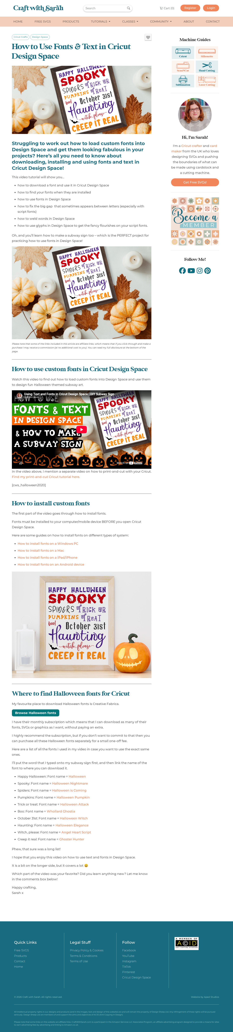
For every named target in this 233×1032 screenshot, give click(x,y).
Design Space (40, 37)
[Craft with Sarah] (38, 8)
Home (18, 21)
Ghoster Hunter (71, 839)
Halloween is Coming (69, 790)
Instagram (129, 961)
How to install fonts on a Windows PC (48, 543)
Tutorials (99, 21)
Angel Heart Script (76, 832)
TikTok (126, 966)
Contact (213, 21)
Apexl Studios (211, 997)
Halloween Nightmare (70, 783)
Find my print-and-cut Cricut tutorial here (45, 477)
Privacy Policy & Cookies (86, 950)
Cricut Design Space (136, 977)
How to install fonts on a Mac (41, 550)
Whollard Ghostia (61, 811)
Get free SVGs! (195, 182)
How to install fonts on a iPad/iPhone (47, 557)
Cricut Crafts (21, 37)
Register (190, 8)
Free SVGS (43, 21)
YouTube (128, 956)
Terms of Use (79, 961)
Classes (129, 21)
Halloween (77, 776)
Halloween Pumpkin (73, 797)
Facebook (129, 950)
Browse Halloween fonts (35, 713)
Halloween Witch (74, 818)
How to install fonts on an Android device (51, 564)
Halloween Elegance (71, 825)
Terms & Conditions (83, 956)
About (189, 21)
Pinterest (128, 972)
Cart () (168, 8)
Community (159, 21)
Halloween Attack (74, 804)
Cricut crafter (191, 146)
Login (211, 8)
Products (71, 21)
